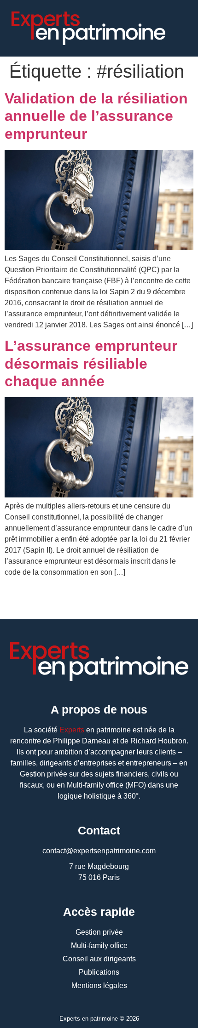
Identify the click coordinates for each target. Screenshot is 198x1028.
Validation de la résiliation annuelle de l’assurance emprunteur (96, 116)
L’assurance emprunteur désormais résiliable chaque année (91, 363)
